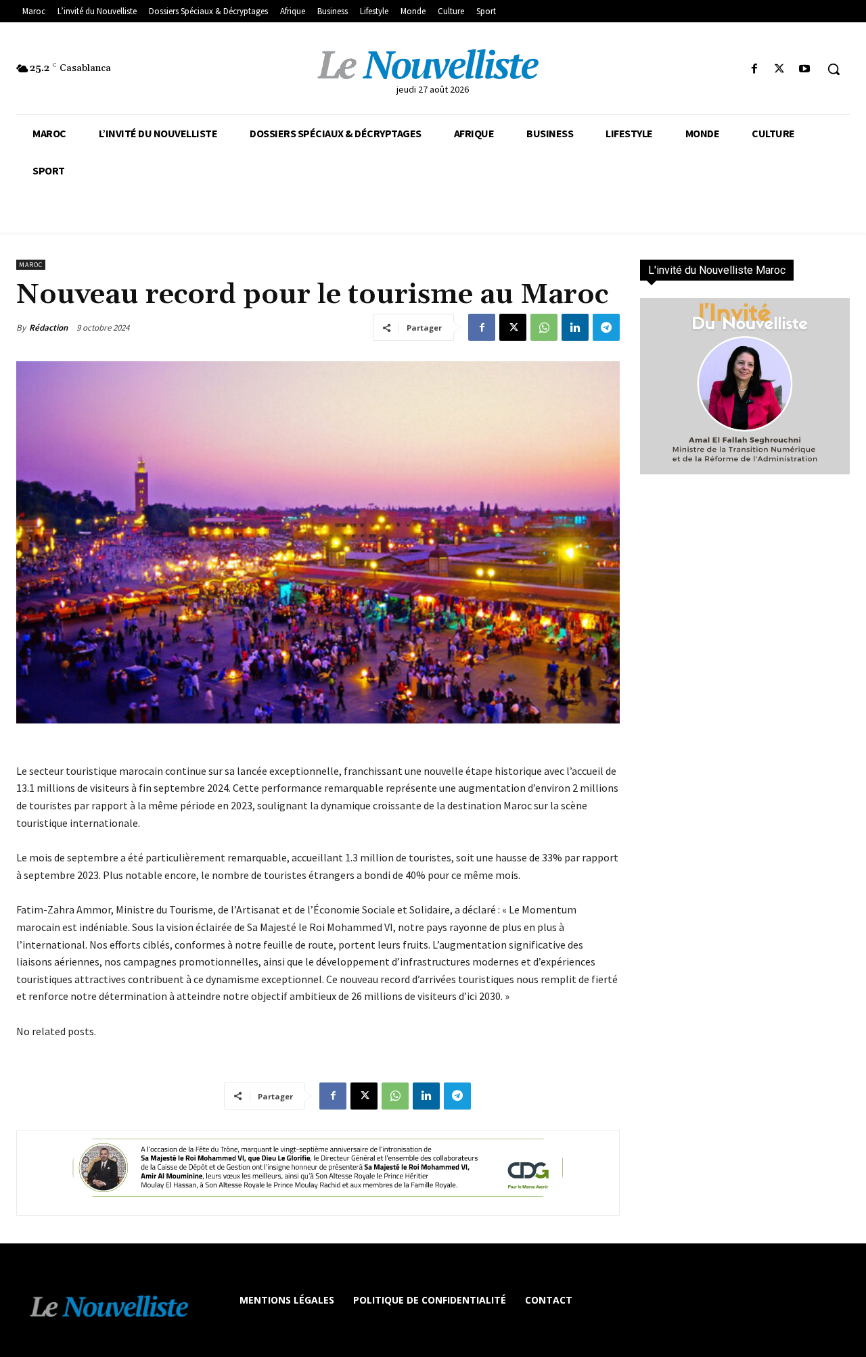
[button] (833, 69)
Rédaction (48, 327)
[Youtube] (805, 69)
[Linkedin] (575, 327)
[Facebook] (754, 69)
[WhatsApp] (543, 327)
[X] (780, 69)
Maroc (31, 264)
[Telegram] (606, 327)
